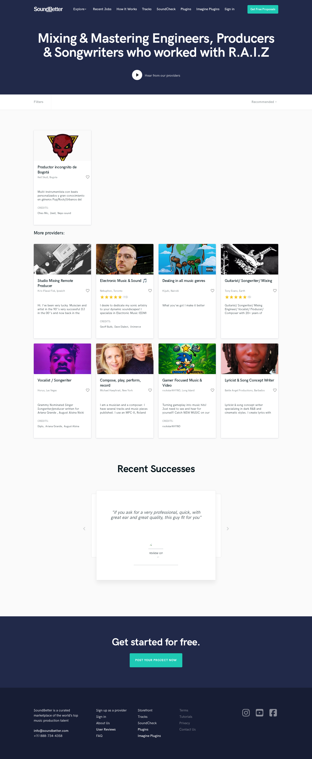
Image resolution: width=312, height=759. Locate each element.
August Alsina (71, 426)
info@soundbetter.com (51, 731)
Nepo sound (64, 213)
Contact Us (187, 730)
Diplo (41, 426)
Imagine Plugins (207, 9)
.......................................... (156, 564)
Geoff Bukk (106, 326)
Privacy (184, 723)
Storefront (145, 710)
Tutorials (185, 717)
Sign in (230, 9)
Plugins (186, 9)
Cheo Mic (43, 213)
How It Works (127, 9)
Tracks (147, 9)
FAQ (99, 736)
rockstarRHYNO (171, 426)
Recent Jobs (102, 9)
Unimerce (135, 326)
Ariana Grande (53, 426)
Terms (183, 710)
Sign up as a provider (111, 710)
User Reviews (106, 730)
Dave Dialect (121, 326)
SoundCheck (166, 9)
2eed (53, 213)
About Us (103, 723)
